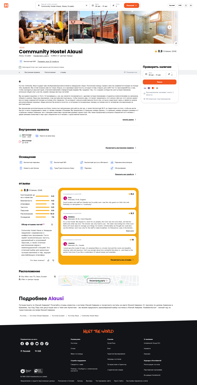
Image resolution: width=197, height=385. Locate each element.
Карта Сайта (118, 381)
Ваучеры (89, 381)
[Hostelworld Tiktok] (46, 343)
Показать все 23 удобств (48, 61)
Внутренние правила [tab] (32, 72)
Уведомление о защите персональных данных (38, 381)
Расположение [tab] (50, 72)
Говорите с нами (77, 364)
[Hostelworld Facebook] (22, 343)
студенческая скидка (115, 370)
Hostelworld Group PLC (152, 343)
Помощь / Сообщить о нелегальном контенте (84, 370)
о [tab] (19, 72)
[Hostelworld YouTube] (37, 343)
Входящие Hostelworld (152, 375)
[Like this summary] (48, 260)
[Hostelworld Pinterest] (42, 343)
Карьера (147, 354)
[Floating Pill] (169, 27)
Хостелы (74, 343)
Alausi (21, 56)
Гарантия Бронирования (116, 354)
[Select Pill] (186, 5)
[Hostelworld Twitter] (27, 343)
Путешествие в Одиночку (116, 364)
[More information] (52, 224)
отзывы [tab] (63, 72)
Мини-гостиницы (77, 354)
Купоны (80, 381)
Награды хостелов (114, 359)
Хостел (22, 47)
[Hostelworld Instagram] (32, 343)
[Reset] (86, 5)
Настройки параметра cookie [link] (137, 381)
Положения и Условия (66, 381)
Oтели (73, 348)
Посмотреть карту (41, 56)
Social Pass (111, 343)
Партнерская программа (153, 370)
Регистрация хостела (152, 364)
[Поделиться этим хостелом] (176, 43)
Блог (109, 348)
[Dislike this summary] (53, 260)
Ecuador (28, 56)
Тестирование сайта (103, 381)
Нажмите (147, 348)
